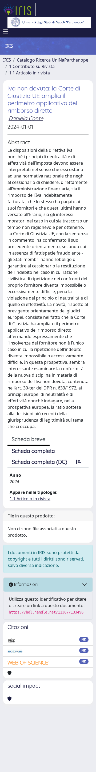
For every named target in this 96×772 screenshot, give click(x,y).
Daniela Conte (26, 118)
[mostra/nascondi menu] (5, 31)
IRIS (7, 60)
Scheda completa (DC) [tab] (39, 462)
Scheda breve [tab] (28, 439)
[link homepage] (19, 9)
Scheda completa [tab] (33, 451)
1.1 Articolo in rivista (29, 73)
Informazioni (25, 584)
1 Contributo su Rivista (32, 66)
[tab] (79, 462)
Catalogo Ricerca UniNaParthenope (52, 60)
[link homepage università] (49, 22)
